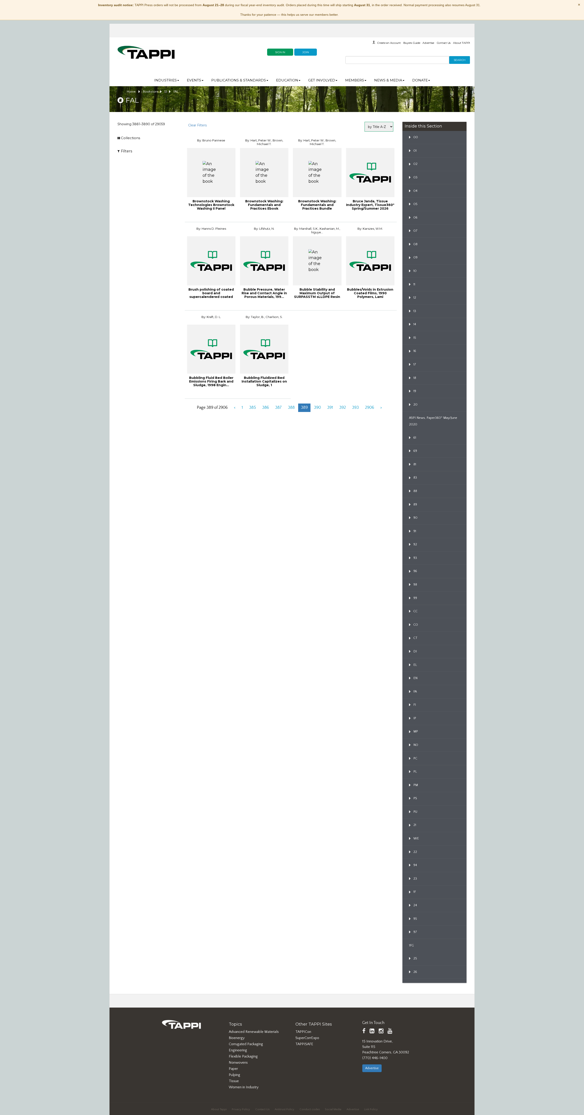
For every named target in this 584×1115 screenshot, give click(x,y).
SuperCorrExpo (307, 1038)
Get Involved (321, 80)
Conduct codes (310, 1109)
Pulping (234, 1075)
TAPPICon (303, 1032)
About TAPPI (461, 42)
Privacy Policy (241, 1109)
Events (194, 80)
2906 (369, 407)
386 (265, 407)
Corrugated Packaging (246, 1044)
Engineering (238, 1050)
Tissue (234, 1081)
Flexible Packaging (243, 1056)
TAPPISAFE (304, 1044)
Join (305, 52)
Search (459, 60)
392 (342, 407)
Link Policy (371, 1109)
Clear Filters (197, 125)
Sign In (280, 52)
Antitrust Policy (284, 1109)
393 (355, 407)
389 (304, 407)
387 (278, 407)
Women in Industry (243, 1087)
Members (354, 80)
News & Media (388, 80)
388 (291, 407)
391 (330, 407)
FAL (175, 92)
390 (317, 407)
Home (132, 92)
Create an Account (389, 42)
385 (252, 407)
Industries (165, 80)
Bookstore (150, 92)
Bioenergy (237, 1038)
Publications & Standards (238, 80)
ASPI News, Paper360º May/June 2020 (433, 421)
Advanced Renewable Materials (254, 1032)
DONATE (420, 80)
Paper (233, 1069)
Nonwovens (238, 1062)
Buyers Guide (411, 42)
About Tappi (219, 1109)
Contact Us (444, 42)
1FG (411, 945)
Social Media (333, 1109)
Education (287, 80)
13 (165, 92)
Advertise (428, 42)
